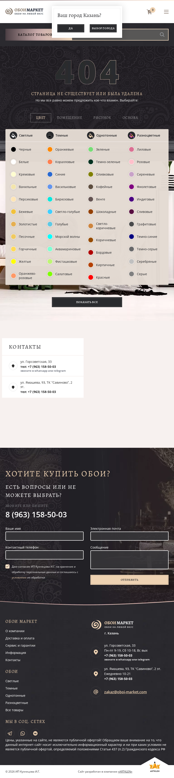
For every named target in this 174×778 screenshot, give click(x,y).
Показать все (87, 302)
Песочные (27, 236)
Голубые (61, 224)
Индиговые (146, 199)
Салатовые (63, 274)
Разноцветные (148, 135)
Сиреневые (146, 174)
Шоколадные (106, 212)
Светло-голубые (67, 212)
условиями (19, 577)
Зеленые (103, 149)
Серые (142, 274)
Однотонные (106, 135)
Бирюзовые (64, 199)
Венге (100, 199)
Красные (103, 277)
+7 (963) (118, 655)
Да (71, 28)
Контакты (12, 660)
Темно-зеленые (108, 162)
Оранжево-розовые (27, 275)
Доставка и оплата (19, 638)
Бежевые (26, 212)
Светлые (26, 135)
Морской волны (67, 236)
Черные (25, 149)
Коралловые (65, 162)
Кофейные (104, 187)
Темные (62, 135)
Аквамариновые (68, 249)
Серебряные (147, 261)
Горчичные (28, 249)
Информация (15, 652)
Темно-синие (147, 236)
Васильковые (65, 187)
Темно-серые (147, 249)
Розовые (143, 162)
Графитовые (146, 224)
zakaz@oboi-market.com (125, 691)
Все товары (14, 710)
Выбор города (103, 28)
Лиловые (144, 149)
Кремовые (27, 174)
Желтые (25, 261)
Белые (24, 162)
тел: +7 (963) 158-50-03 (38, 366)
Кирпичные (105, 265)
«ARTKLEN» (125, 771)
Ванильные (28, 187)
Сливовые (144, 212)
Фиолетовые (146, 187)
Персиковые (28, 199)
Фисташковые (66, 261)
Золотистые (28, 224)
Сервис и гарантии (20, 645)
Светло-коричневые (106, 226)
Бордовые (104, 252)
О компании (14, 631)
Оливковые (105, 174)
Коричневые (106, 240)
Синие (60, 174)
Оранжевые (64, 149)
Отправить (129, 580)
